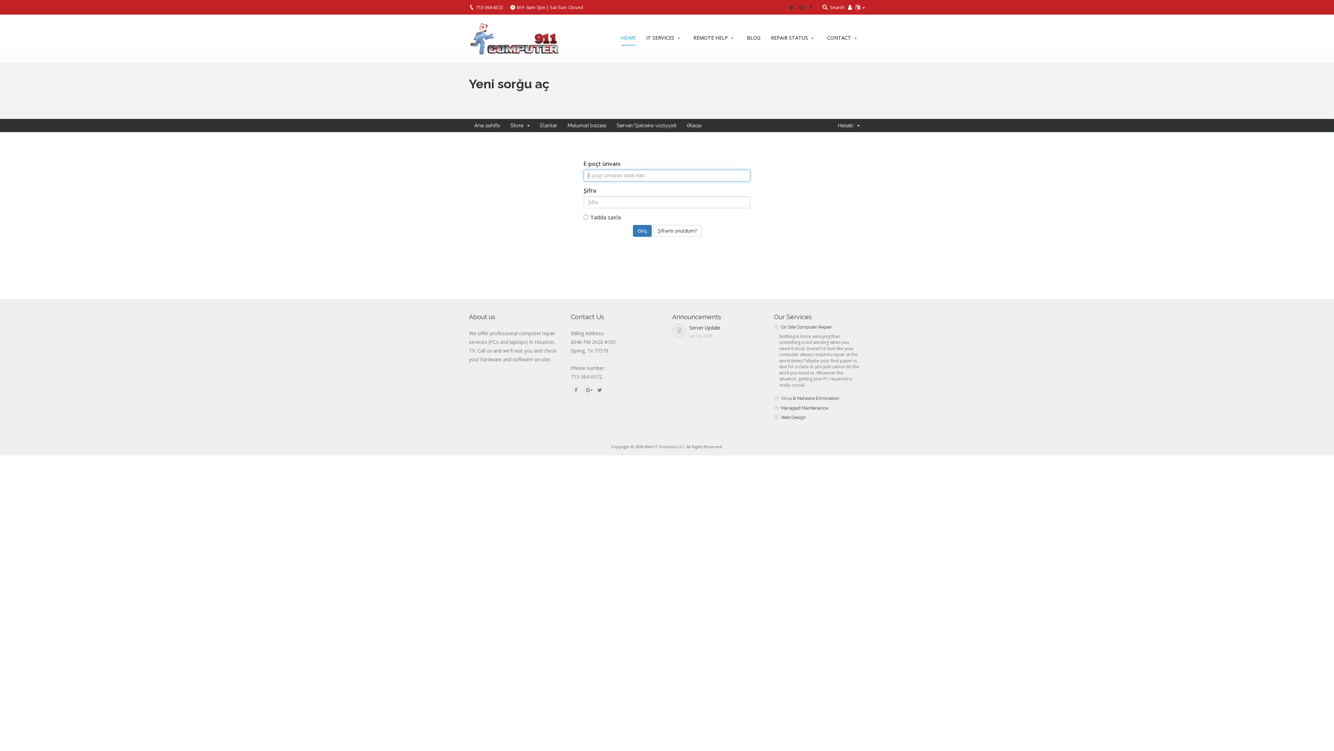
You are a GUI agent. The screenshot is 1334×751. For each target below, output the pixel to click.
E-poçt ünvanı (602, 164)
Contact (839, 37)
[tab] (819, 327)
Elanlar (548, 125)
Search (837, 7)
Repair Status (789, 37)
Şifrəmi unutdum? (677, 230)
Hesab (847, 125)
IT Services (660, 37)
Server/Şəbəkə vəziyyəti (646, 125)
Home (628, 37)
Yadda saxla (606, 217)
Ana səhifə (487, 125)
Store (518, 125)
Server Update (704, 327)
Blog (753, 37)
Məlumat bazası (587, 125)
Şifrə (590, 190)
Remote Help (710, 37)
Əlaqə (694, 125)
